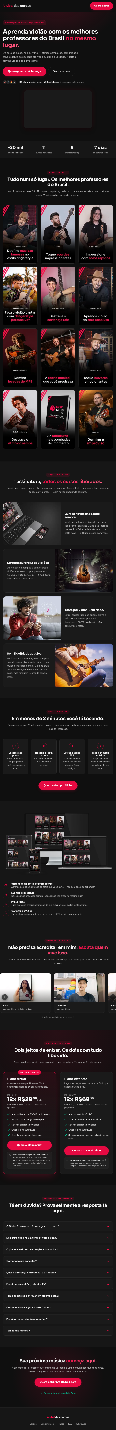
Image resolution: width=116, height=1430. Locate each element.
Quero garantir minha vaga (24, 71)
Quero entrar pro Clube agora (58, 1382)
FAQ (70, 1424)
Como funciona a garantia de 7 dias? (28, 1307)
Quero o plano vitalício (86, 1150)
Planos (61, 1424)
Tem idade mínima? (18, 1330)
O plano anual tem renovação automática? (32, 1249)
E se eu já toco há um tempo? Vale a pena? (31, 1237)
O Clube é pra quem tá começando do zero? (33, 1226)
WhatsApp (81, 1424)
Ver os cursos (61, 71)
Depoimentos (47, 1424)
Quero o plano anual (29, 1145)
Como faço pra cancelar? (21, 1261)
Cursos (33, 1424)
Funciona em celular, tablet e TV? (26, 1284)
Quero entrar (101, 5)
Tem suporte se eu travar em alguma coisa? (32, 1295)
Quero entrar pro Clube (58, 785)
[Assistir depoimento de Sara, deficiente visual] (25, 987)
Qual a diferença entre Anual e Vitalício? (31, 1272)
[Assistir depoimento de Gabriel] (79, 987)
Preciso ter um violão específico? (27, 1319)
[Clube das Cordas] (17, 5)
